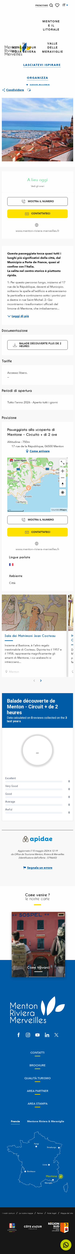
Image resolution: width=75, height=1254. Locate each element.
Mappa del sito (67, 1213)
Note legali (52, 1213)
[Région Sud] (58, 1227)
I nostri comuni (8, 1213)
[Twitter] (56, 1035)
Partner (40, 1213)
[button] (51, 5)
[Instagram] (28, 1035)
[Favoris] (57, 5)
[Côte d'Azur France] (33, 1227)
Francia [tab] (15, 1121)
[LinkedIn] (47, 1035)
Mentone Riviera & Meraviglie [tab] (45, 1121)
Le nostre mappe (26, 1213)
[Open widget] (66, 1245)
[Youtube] (37, 1035)
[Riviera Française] (12, 1227)
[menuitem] (51, 26)
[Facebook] (18, 1035)
